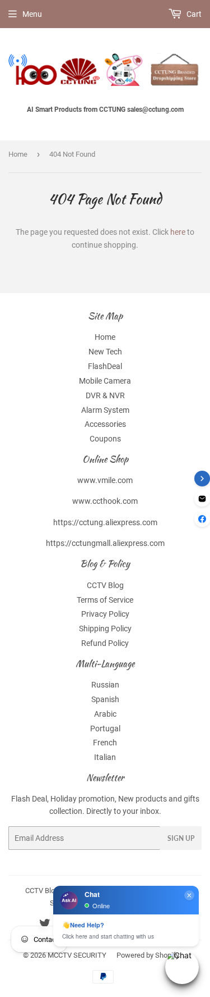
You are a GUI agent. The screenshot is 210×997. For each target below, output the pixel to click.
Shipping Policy (105, 628)
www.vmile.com (105, 480)
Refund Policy (105, 643)
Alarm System (105, 410)
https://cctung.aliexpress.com (105, 522)
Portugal (105, 728)
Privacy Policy (105, 613)
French (105, 742)
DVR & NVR (105, 395)
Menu (32, 14)
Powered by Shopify (147, 955)
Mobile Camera (105, 380)
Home (17, 154)
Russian (105, 684)
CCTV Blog (105, 585)
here (177, 231)
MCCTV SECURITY (77, 955)
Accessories (105, 424)
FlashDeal (105, 366)
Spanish (105, 699)
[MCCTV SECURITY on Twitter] (44, 925)
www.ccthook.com (105, 501)
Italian (105, 757)
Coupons (105, 438)
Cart (193, 14)
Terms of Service (105, 599)
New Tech (105, 351)
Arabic (105, 713)
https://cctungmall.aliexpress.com (105, 543)
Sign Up (180, 838)
